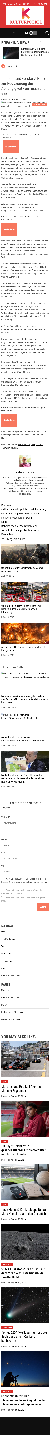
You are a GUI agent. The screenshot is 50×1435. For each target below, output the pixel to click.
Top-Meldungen (8, 939)
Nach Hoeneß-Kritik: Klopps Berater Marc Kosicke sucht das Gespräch (24, 1212)
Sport (3, 968)
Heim (3, 931)
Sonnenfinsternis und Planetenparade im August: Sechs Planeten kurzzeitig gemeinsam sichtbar (23, 1402)
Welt (3, 946)
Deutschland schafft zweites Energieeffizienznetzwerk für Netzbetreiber (22, 739)
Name (4, 839)
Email (3, 852)
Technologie (6, 961)
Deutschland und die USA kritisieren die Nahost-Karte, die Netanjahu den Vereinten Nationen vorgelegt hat (22, 778)
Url (2, 866)
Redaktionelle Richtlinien (12, 1012)
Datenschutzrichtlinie (10, 1019)
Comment (5, 817)
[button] (45, 42)
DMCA (4, 1005)
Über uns (5, 990)
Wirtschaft (6, 953)
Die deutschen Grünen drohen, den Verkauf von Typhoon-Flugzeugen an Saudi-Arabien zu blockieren (24, 699)
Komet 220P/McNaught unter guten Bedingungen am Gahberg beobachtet (33, 52)
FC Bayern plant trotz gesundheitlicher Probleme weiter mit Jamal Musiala (23, 1150)
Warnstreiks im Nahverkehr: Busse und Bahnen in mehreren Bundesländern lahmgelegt (21, 609)
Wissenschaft (7, 1264)
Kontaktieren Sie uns (10, 975)
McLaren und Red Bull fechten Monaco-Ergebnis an (21, 1089)
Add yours (5, 807)
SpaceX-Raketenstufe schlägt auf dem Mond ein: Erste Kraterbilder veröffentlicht (23, 1273)
